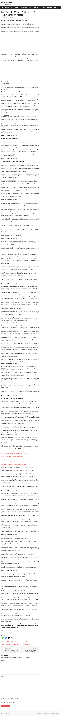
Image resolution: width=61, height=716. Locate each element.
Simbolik (20, 644)
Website (3, 687)
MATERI (16, 7)
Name (2, 676)
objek (6, 644)
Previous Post (11, 650)
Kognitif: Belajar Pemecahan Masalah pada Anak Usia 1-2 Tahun (14, 456)
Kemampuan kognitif (5, 643)
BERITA (44, 7)
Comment (3, 660)
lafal (10, 643)
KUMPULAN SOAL (37, 7)
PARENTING (49, 7)
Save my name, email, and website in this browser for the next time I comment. (17, 694)
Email (2, 681)
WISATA (54, 7)
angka (25, 641)
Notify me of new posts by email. (8, 702)
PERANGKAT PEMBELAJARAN (26, 7)
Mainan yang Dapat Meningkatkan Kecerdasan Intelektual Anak (14, 464)
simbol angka (9, 644)
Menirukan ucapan (19, 643)
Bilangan (34, 641)
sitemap (57, 713)
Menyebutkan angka (27, 643)
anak (15, 641)
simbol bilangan (15, 644)
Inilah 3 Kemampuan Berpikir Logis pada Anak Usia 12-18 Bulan (14, 453)
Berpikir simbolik (29, 641)
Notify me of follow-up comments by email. (10, 698)
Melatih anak (13, 643)
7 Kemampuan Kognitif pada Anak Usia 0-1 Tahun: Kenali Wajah (14, 461)
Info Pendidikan (7, 2)
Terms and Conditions (52, 713)
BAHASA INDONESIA (8, 7)
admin (10, 17)
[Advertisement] (20, 42)
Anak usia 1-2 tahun (19, 641)
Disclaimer (45, 713)
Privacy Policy (39, 713)
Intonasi (37, 641)
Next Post (29, 650)
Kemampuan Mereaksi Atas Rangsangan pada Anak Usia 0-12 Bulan (15, 459)
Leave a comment (27, 644)
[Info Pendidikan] (2, 7)
